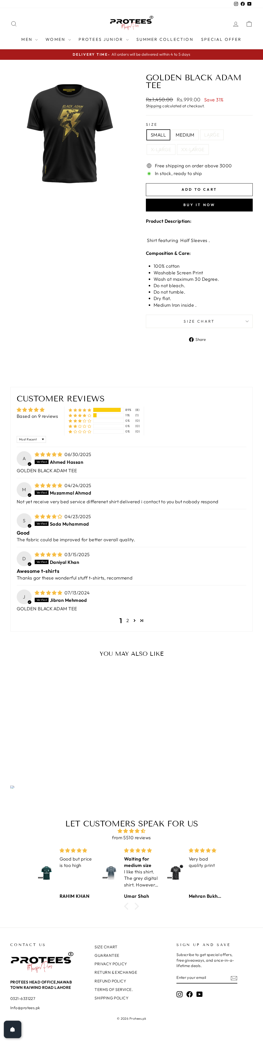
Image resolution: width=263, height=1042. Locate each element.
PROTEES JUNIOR (102, 39)
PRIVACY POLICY (111, 963)
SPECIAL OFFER (221, 39)
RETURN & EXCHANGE (116, 972)
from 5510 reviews (131, 838)
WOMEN (56, 39)
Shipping (154, 105)
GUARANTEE (107, 955)
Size (151, 124)
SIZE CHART (199, 321)
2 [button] (127, 620)
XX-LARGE (193, 149)
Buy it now (199, 204)
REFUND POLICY (110, 981)
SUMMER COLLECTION (164, 39)
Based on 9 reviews (37, 416)
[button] (80, 410)
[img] (49, 454)
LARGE (212, 135)
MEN (27, 39)
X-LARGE (161, 149)
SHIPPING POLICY (111, 998)
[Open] (12, 1029)
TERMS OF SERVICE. (114, 989)
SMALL (158, 135)
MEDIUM (185, 135)
